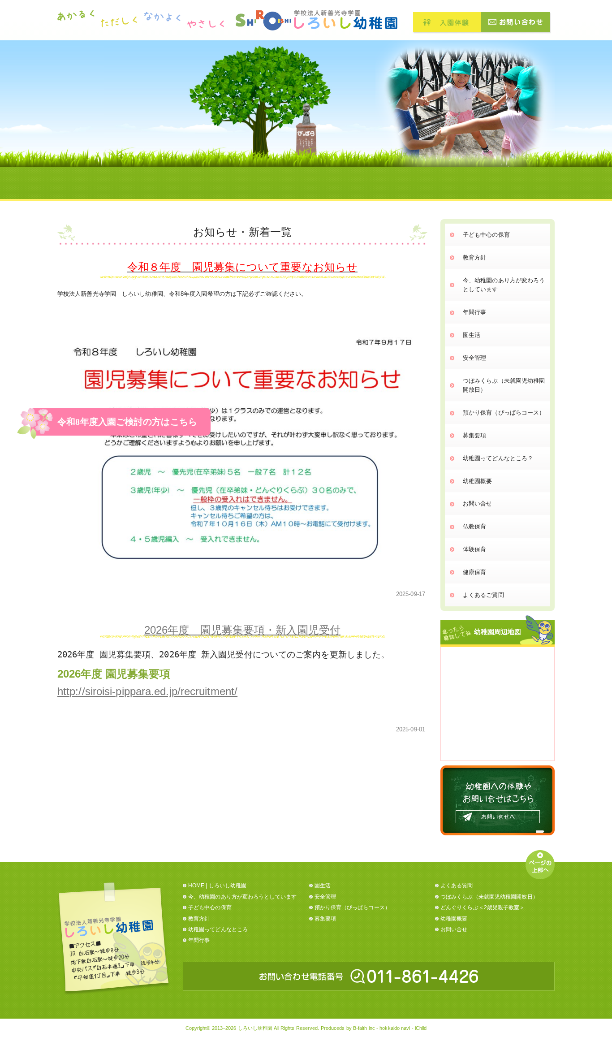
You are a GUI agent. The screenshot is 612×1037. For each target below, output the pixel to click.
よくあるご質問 (483, 595)
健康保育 (474, 572)
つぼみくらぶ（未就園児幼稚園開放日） (504, 385)
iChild (421, 1028)
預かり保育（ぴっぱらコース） (504, 412)
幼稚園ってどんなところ (218, 929)
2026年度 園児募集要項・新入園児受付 (242, 630)
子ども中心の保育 (486, 234)
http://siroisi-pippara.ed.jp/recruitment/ (147, 691)
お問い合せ (477, 503)
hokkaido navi (394, 1028)
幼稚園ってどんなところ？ (498, 458)
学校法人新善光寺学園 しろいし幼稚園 (316, 20)
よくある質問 (456, 885)
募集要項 (474, 435)
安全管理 (474, 357)
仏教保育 (474, 526)
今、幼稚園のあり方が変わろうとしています (504, 285)
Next (571, 124)
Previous (362, 124)
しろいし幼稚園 (255, 1028)
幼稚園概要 (477, 481)
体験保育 (474, 549)
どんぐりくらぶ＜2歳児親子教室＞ (482, 907)
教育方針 (474, 257)
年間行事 (474, 312)
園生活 (471, 335)
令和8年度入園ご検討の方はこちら (127, 422)
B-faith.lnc (364, 1028)
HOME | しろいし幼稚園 (217, 885)
